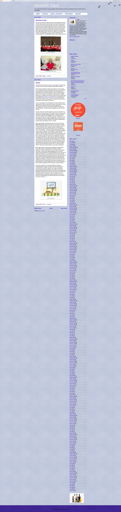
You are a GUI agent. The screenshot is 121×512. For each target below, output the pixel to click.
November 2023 (73, 437)
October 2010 (72, 187)
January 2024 (72, 441)
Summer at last (41, 20)
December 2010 (73, 190)
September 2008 (73, 147)
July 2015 (71, 278)
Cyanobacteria (73, 61)
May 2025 (71, 466)
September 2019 (73, 358)
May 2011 (71, 198)
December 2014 (73, 267)
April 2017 (72, 311)
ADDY (78, 19)
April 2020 (72, 369)
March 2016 (72, 291)
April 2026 (72, 484)
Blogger (66, 509)
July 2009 (71, 163)
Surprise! (72, 77)
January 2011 (72, 192)
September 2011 (73, 204)
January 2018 (72, 326)
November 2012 (73, 227)
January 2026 (72, 479)
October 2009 (72, 168)
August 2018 (72, 337)
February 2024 (72, 442)
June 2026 (72, 487)
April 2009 (72, 158)
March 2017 (72, 310)
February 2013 (72, 232)
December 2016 (73, 305)
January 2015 (72, 268)
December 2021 (73, 401)
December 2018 (73, 343)
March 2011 (72, 195)
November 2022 (73, 418)
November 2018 (73, 342)
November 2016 (73, 303)
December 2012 (73, 228)
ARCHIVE (45, 14)
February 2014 (72, 251)
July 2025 (71, 469)
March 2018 (72, 329)
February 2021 (72, 385)
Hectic (38, 83)
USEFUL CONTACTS (56, 14)
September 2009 (73, 166)
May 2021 (71, 390)
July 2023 (71, 431)
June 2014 (72, 257)
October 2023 (72, 436)
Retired (72, 87)
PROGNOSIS (69, 14)
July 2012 (71, 220)
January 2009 (72, 153)
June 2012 (72, 219)
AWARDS (78, 14)
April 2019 (72, 350)
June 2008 (72, 142)
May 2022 (71, 409)
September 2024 (73, 453)
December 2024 (73, 458)
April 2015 (72, 273)
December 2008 (73, 152)
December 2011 (72, 209)
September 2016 (73, 300)
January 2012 (72, 211)
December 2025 (73, 477)
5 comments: (49, 204)
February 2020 (72, 366)
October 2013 (72, 244)
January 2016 (72, 287)
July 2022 (71, 412)
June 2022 (72, 410)
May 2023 (71, 428)
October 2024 (72, 455)
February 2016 (72, 289)
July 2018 (71, 335)
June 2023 (72, 429)
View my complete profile (75, 36)
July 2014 (71, 259)
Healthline (78, 118)
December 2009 (73, 171)
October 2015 (72, 283)
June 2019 (72, 353)
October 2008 (72, 149)
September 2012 (73, 224)
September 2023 (73, 434)
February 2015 (72, 270)
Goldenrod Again (74, 65)
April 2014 (72, 254)
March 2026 (72, 482)
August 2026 (72, 490)
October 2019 (72, 359)
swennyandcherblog (75, 90)
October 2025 (72, 474)
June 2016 (72, 295)
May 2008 (71, 141)
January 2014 (72, 249)
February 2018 (72, 327)
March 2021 (72, 386)
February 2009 (72, 155)
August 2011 (72, 203)
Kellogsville (73, 86)
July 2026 (71, 488)
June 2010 (72, 181)
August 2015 (72, 279)
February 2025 (72, 461)
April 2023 (72, 426)
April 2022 (72, 407)
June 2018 (72, 334)
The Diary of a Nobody (75, 76)
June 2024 (72, 449)
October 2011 (72, 206)
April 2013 (72, 235)
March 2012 (72, 214)
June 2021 (72, 391)
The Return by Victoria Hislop (49, 96)
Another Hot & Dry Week (75, 73)
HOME (38, 14)
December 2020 (73, 382)
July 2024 (71, 450)
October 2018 (72, 340)
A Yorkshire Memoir (75, 94)
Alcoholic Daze (46, 5)
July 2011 (71, 201)
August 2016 (72, 299)
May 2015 (71, 275)
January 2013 (72, 230)
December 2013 (73, 248)
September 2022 (73, 415)
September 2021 (73, 396)
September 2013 (73, 243)
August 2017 (72, 318)
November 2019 (73, 361)
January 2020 (72, 364)
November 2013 (73, 246)
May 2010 (71, 179)
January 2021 (72, 383)
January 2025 (72, 460)
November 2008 (73, 150)
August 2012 (72, 222)
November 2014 (73, 265)
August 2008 (72, 145)
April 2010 (72, 177)
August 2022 (72, 413)
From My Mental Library (75, 72)
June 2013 (72, 238)
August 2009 (72, 165)
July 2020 (71, 374)
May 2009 (71, 160)
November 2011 (73, 208)
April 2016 (72, 292)
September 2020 (73, 377)
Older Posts (64, 208)
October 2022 (72, 417)
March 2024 (72, 444)
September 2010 (73, 185)
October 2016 (72, 302)
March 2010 (72, 176)
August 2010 (72, 184)
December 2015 (73, 286)
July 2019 (71, 354)
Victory (72, 57)
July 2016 (71, 297)
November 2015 (73, 284)
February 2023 (72, 423)
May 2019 (71, 351)
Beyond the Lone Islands (76, 64)
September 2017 (73, 319)
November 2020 (73, 380)
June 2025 (72, 468)
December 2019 (73, 362)
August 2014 (72, 260)
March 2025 (72, 463)
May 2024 (71, 447)
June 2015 (72, 276)
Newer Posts (37, 208)
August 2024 (72, 452)
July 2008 (71, 144)
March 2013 (72, 233)
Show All (85, 98)
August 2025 (72, 471)
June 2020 (72, 372)
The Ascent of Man (74, 95)
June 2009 (72, 161)
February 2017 (72, 308)
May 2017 (71, 313)
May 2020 (71, 370)
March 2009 (72, 157)
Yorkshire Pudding (74, 56)
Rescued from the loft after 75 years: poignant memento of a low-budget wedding (77, 82)
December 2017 (73, 324)
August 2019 (72, 356)
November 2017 (73, 323)
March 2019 (72, 348)
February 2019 (72, 346)
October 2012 (72, 225)
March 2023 (72, 425)
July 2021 (71, 393)
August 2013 (72, 241)
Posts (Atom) (42, 210)
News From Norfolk (74, 69)
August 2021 (72, 394)
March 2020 (72, 367)
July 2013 (71, 240)
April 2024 (72, 445)
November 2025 (73, 476)
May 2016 (71, 294)
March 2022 (72, 405)
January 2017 (72, 307)
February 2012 (72, 212)
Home (51, 208)
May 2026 (71, 485)
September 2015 (73, 281)
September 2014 (73, 262)
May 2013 (71, 236)
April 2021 (72, 388)
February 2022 (72, 404)
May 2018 (71, 332)
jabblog (72, 60)
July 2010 (71, 182)
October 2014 (72, 263)
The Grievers (73, 91)
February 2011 (72, 193)
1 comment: (48, 76)
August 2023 (72, 433)
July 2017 (71, 316)
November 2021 (73, 399)
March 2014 (72, 252)
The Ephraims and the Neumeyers (77, 80)
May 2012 (71, 217)
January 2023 (72, 421)
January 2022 (72, 402)
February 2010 (72, 174)
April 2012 (72, 216)
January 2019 (72, 345)
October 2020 (72, 378)
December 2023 (73, 439)
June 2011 (71, 200)
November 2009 (73, 169)
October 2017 (72, 321)
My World (73, 68)
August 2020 (72, 375)
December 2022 (73, 420)
